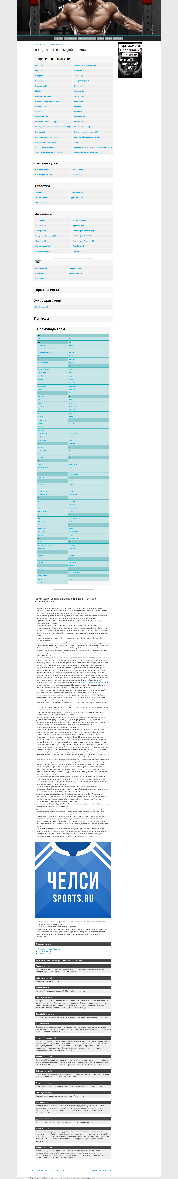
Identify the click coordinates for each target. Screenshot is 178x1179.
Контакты (118, 38)
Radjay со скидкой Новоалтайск (92, 682)
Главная (58, 38)
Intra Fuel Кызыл (44, 953)
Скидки (101, 38)
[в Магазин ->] (130, 43)
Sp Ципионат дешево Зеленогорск (48, 1170)
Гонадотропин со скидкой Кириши (56, 44)
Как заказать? (71, 38)
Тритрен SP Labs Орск (100, 1170)
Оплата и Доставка (87, 38)
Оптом (109, 38)
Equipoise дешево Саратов (49, 949)
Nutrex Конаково (45, 951)
